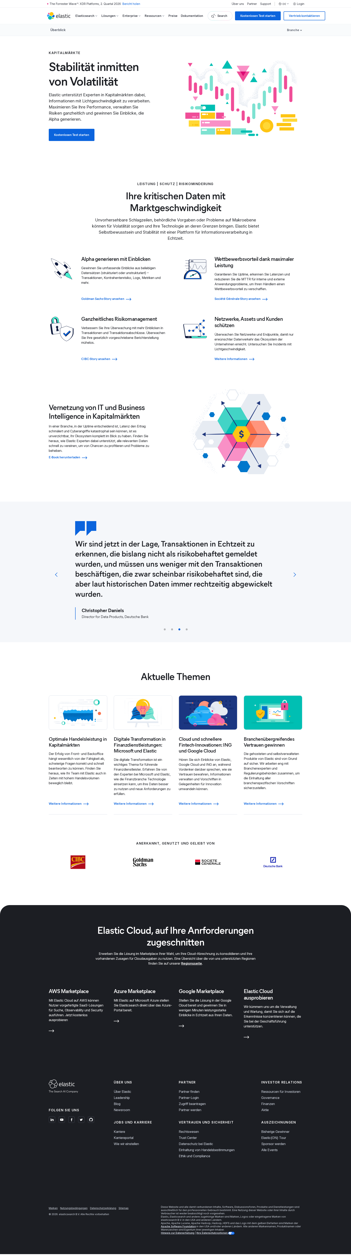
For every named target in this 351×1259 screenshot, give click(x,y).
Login (300, 3)
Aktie (265, 1110)
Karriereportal (123, 1138)
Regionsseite (191, 963)
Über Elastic (122, 1092)
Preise (173, 16)
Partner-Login (189, 1098)
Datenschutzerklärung (103, 1208)
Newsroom (122, 1110)
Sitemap (124, 1208)
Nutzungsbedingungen (74, 1208)
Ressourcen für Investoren (280, 1092)
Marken (53, 1208)
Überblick (58, 30)
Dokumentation (192, 16)
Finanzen (268, 1104)
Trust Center (188, 1138)
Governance (270, 1098)
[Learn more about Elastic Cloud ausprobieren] (246, 1038)
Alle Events (269, 1150)
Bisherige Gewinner (275, 1132)
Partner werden (190, 1110)
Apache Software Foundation (178, 1226)
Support (265, 3)
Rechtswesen (189, 1132)
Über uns (238, 3)
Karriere (119, 1132)
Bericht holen (131, 3)
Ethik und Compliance (194, 1156)
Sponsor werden (273, 1144)
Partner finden (189, 1092)
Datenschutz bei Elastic (196, 1144)
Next (294, 575)
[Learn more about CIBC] (78, 870)
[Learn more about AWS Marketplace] (51, 1032)
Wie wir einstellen (126, 1144)
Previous (57, 575)
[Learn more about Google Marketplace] (181, 1027)
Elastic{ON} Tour (273, 1138)
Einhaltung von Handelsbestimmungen (207, 1150)
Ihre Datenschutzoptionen (212, 1232)
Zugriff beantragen (192, 1104)
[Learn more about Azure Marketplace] (116, 1022)
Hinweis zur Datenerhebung (177, 1232)
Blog (117, 1104)
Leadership (122, 1098)
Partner (252, 3)
